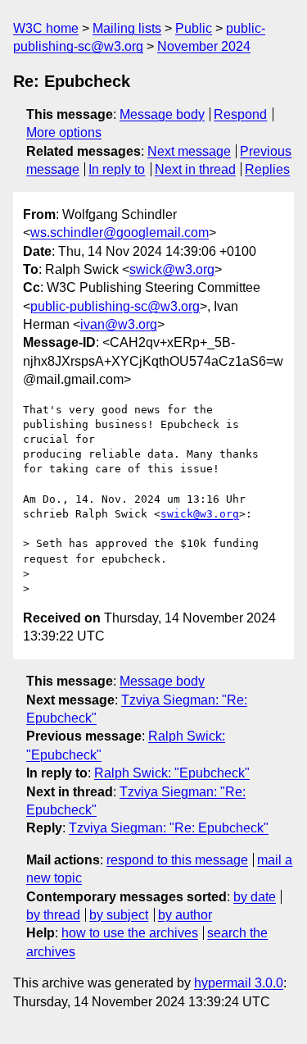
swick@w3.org (171, 269)
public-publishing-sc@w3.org (115, 306)
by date (254, 897)
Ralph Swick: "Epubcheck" (172, 773)
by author (185, 915)
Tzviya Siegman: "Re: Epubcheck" (169, 828)
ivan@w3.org (118, 324)
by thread (53, 915)
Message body (162, 114)
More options (64, 132)
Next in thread (195, 169)
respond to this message (177, 860)
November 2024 (204, 46)
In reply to (116, 169)
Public (193, 28)
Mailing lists (127, 28)
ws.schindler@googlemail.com (119, 232)
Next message (189, 151)
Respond (240, 114)
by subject (118, 915)
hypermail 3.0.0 (238, 983)
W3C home (46, 28)
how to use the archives (129, 933)
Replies (267, 169)
